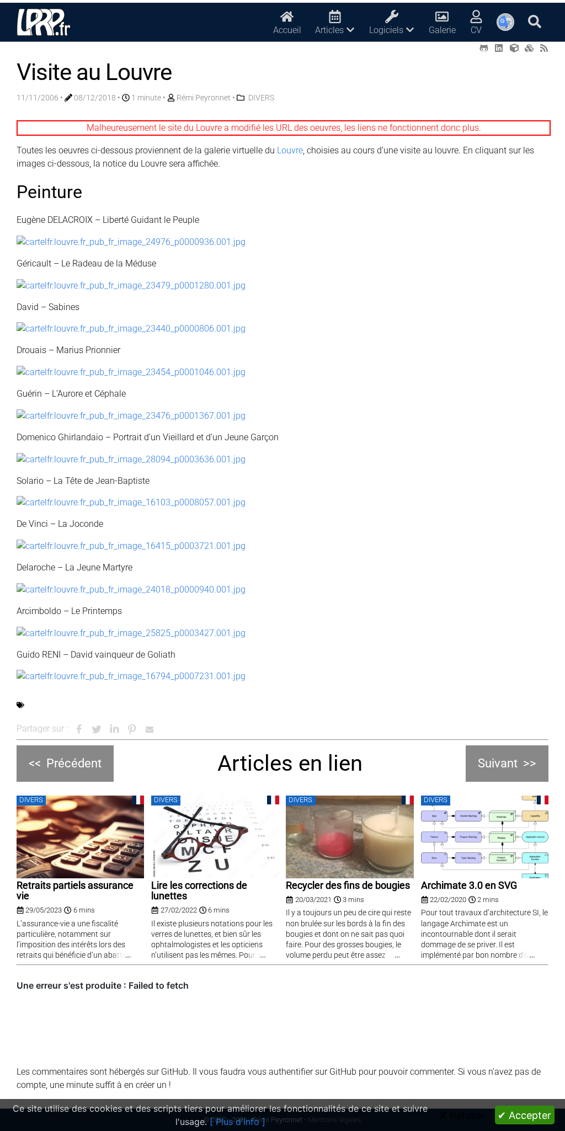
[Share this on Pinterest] (132, 729)
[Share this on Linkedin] (114, 729)
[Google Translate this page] (505, 22)
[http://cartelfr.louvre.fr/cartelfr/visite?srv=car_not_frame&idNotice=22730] (131, 589)
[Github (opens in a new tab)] (483, 48)
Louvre (290, 150)
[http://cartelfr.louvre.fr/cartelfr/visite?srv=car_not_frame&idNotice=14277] (131, 676)
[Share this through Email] (149, 729)
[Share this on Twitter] (96, 729)
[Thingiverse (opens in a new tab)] (514, 48)
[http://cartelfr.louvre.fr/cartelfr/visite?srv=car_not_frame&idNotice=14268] (131, 632)
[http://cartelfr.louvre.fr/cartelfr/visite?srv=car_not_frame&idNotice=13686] (131, 459)
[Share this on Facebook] (79, 729)
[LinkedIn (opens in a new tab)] (498, 48)
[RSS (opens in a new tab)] (544, 48)
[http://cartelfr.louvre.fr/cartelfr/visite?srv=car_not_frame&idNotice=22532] (131, 415)
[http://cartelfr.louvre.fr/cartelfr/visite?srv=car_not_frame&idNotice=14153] (131, 545)
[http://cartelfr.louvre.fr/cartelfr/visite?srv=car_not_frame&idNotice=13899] (131, 502)
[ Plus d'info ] (237, 1121)
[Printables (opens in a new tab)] (529, 48)
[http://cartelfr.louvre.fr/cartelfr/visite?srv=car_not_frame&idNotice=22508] (131, 371)
